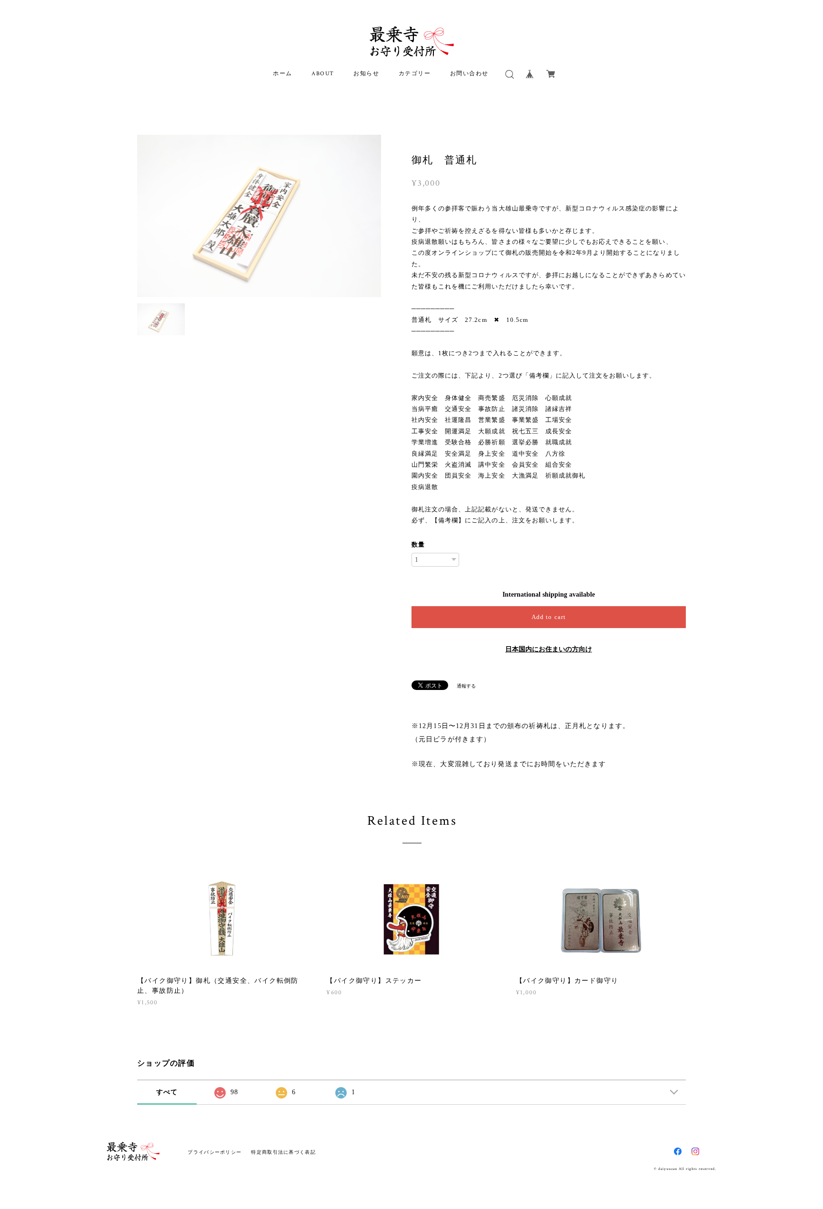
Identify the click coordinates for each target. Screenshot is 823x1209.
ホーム (282, 73)
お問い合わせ (469, 73)
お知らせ (366, 73)
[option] (259, 216)
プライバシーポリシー (214, 1152)
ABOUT (322, 73)
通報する (466, 686)
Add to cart (548, 616)
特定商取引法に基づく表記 (283, 1152)
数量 (418, 544)
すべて (167, 1092)
